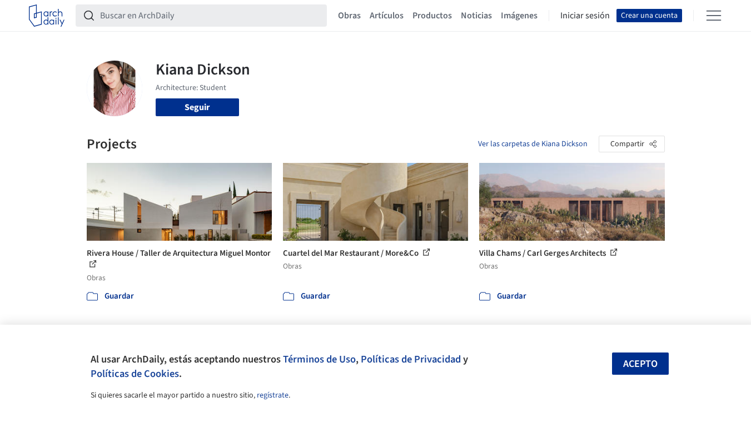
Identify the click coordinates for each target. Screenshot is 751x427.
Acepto (640, 364)
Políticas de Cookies (135, 373)
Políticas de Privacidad (411, 359)
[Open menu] (714, 15)
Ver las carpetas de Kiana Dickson (533, 144)
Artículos (387, 15)
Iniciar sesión (585, 15)
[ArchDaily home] (46, 15)
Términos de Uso (319, 359)
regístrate (273, 395)
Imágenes (519, 15)
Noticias (476, 15)
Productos (432, 15)
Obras (349, 15)
